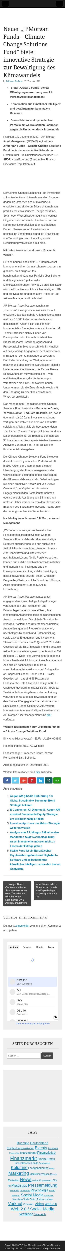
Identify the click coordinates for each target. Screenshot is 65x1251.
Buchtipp (23, 1143)
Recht (52, 1190)
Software (49, 1195)
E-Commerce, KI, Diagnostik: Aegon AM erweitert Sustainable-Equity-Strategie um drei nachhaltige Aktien (35, 814)
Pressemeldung (42, 1185)
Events (41, 1148)
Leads (51, 1168)
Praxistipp (19, 1185)
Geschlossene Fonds (26, 1163)
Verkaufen (28, 1204)
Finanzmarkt (23, 1158)
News (26, 1179)
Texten (33, 1199)
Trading (40, 1199)
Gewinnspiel (44, 1163)
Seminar (16, 1195)
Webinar (26, 1214)
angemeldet (22, 925)
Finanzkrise (46, 1153)
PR (9, 1186)
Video (39, 1204)
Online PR (37, 1180)
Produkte (14, 1190)
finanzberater (28, 1152)
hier (49, 715)
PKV (55, 1180)
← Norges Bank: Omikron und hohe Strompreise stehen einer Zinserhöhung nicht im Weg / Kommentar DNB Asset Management (16, 893)
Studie (26, 1199)
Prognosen (25, 1191)
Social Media (32, 1195)
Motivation (13, 1180)
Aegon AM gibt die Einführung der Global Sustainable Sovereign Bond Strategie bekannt (32, 801)
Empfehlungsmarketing (20, 1148)
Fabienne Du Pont (14, 81)
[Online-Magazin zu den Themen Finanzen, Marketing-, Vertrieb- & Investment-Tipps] (32, 14)
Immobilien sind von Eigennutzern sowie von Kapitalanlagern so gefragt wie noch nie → (46, 890)
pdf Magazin (47, 1180)
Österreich (40, 1214)
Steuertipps (17, 1199)
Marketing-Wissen (40, 1173)
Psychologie (39, 1190)
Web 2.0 (50, 1204)
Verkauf (15, 1203)
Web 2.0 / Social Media (32, 1209)
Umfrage (48, 1199)
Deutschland (39, 1143)
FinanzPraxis (46, 1159)
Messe (53, 1174)
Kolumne (19, 1167)
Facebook (53, 1148)
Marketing (18, 1173)
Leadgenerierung (38, 1167)
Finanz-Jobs (14, 1153)
